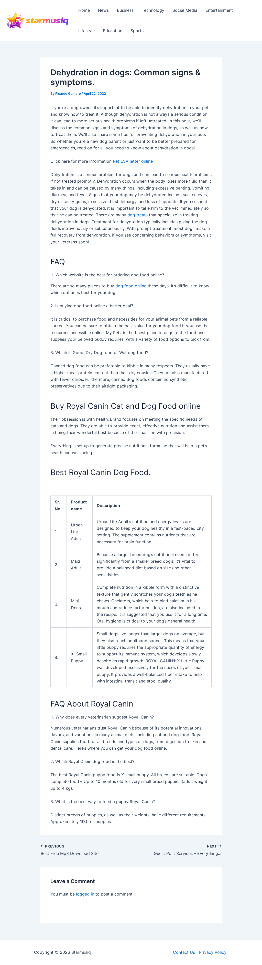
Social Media (184, 10)
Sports (137, 30)
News (103, 10)
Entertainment (219, 10)
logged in (85, 894)
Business (125, 10)
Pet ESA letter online (133, 161)
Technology (153, 10)
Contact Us (184, 952)
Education (112, 30)
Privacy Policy (212, 952)
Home (84, 10)
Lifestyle (86, 30)
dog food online (130, 285)
